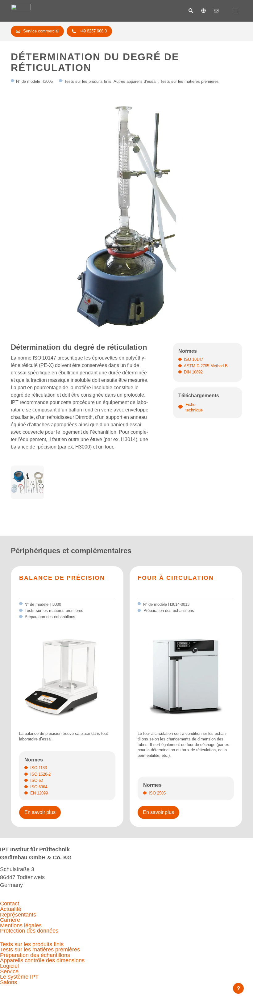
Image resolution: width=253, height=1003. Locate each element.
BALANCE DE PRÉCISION (62, 578)
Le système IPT (19, 977)
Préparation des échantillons (35, 955)
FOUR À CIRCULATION (176, 578)
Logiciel (9, 966)
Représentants (18, 915)
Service (9, 971)
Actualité (10, 909)
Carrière (10, 920)
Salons (8, 982)
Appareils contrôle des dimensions (42, 960)
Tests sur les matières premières (40, 949)
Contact (9, 903)
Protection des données (29, 931)
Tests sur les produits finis (32, 944)
